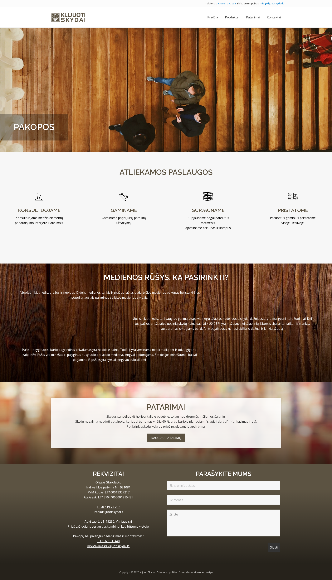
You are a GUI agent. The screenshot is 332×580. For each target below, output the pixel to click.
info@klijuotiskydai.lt (272, 3)
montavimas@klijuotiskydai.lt (108, 546)
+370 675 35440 (108, 541)
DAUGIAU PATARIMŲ (166, 438)
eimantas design (203, 572)
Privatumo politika (167, 572)
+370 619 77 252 (227, 3)
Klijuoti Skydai (147, 572)
